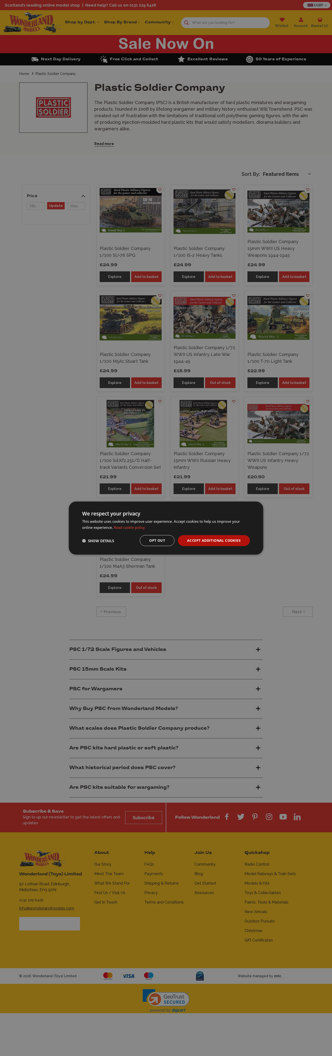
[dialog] (166, 528)
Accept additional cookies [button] (214, 540)
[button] (98, 540)
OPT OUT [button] (157, 540)
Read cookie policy (129, 527)
